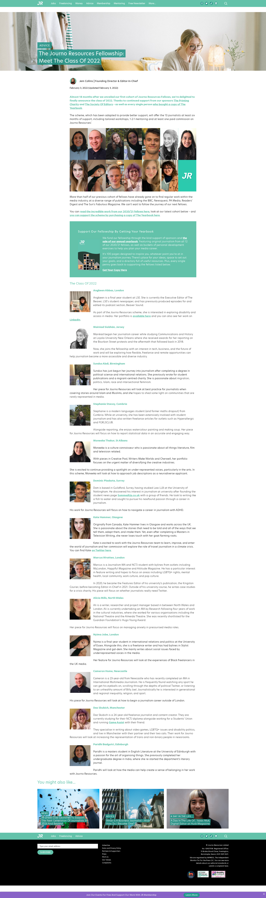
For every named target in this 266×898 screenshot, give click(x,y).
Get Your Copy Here (115, 270)
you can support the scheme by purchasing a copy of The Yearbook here (115, 215)
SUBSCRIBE (45, 852)
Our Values (106, 860)
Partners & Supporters (111, 851)
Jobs (53, 3)
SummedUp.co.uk (129, 495)
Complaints (106, 863)
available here (142, 316)
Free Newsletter (136, 3)
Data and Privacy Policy (111, 848)
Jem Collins (86, 81)
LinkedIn (75, 320)
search (220, 3)
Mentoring (119, 3)
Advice (89, 3)
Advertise (106, 845)
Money (79, 3)
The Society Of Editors (99, 104)
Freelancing (65, 3)
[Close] (264, 894)
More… (152, 3)
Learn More (192, 894)
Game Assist (116, 722)
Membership (103, 3)
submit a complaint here (218, 866)
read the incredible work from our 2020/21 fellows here (114, 211)
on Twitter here (101, 550)
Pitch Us (105, 857)
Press (104, 854)
